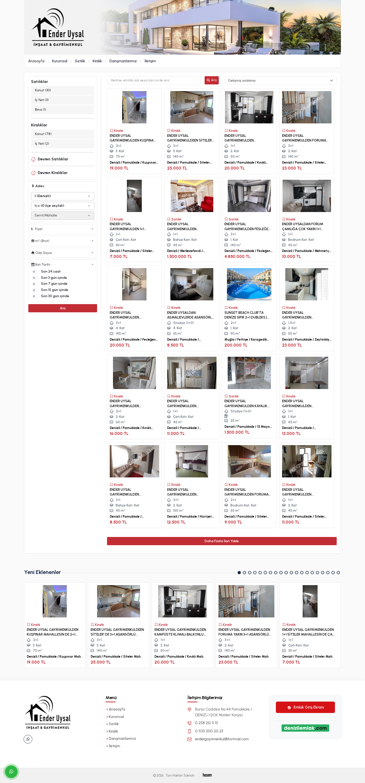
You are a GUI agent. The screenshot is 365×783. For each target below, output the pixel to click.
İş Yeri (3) (42, 100)
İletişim (150, 61)
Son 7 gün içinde (54, 284)
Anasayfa (36, 61)
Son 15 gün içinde (54, 290)
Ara (63, 308)
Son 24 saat (51, 271)
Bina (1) (40, 109)
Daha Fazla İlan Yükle (222, 541)
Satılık (80, 61)
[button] (239, 572)
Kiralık (97, 61)
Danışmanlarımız (123, 61)
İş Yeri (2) (42, 144)
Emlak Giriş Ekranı (308, 707)
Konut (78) (43, 134)
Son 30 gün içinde (55, 296)
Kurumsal (59, 61)
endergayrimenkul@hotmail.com (222, 739)
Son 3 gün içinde (54, 278)
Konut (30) (43, 90)
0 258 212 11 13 (206, 723)
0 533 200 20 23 (209, 731)
